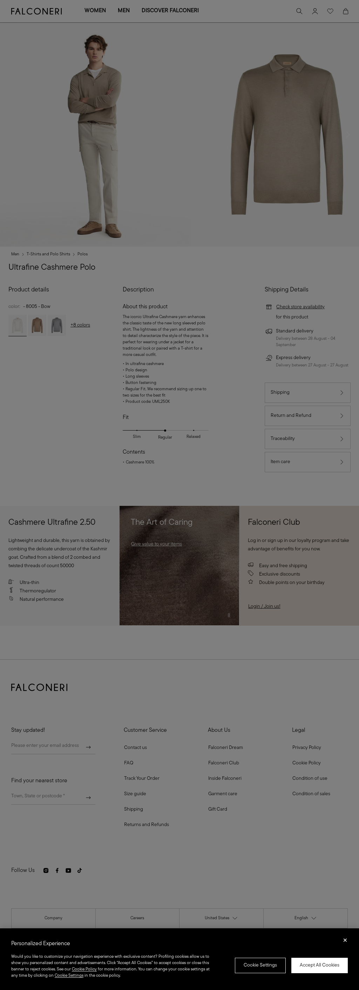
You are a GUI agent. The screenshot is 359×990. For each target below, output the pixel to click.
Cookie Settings (260, 965)
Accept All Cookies (319, 965)
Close (345, 942)
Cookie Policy (84, 969)
